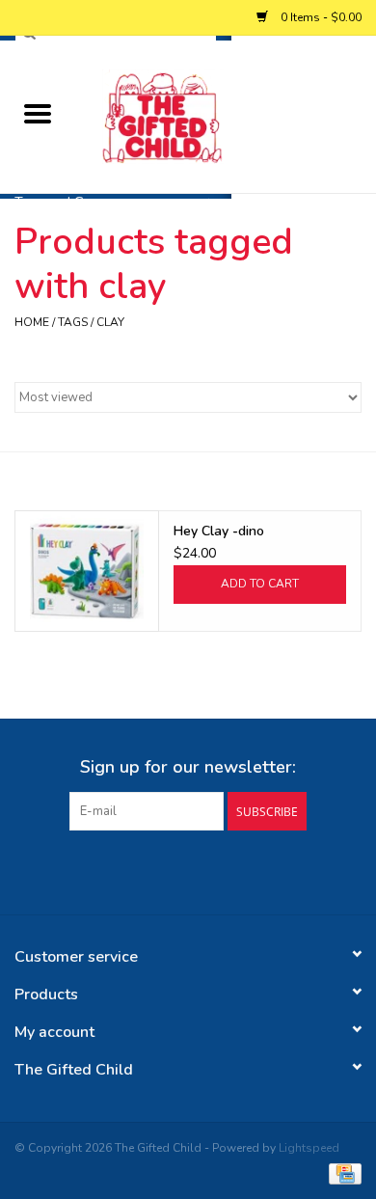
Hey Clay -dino (219, 531)
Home (31, 322)
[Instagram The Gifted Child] (205, 870)
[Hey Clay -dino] (87, 571)
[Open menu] (37, 113)
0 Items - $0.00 (320, 17)
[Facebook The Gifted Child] (170, 870)
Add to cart (260, 583)
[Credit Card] (342, 1172)
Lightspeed (309, 1148)
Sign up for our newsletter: (188, 767)
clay (110, 322)
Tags (73, 322)
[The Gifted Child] (225, 115)
